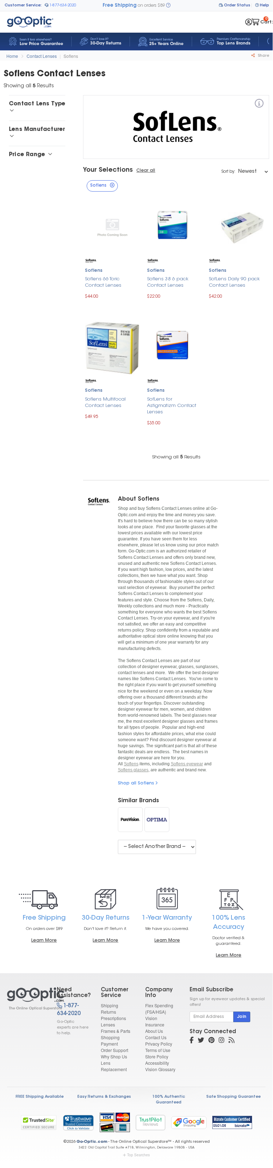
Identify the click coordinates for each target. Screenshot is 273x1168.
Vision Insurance (154, 1021)
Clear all (145, 171)
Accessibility (157, 1063)
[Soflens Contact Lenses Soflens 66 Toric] (112, 227)
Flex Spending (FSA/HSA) (159, 1008)
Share (263, 56)
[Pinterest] (211, 1041)
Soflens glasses (133, 769)
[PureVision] (130, 819)
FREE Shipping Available (40, 1097)
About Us (154, 1031)
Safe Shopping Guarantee (233, 1097)
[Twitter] (201, 1041)
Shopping (110, 1037)
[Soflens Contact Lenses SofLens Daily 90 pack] (236, 227)
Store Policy (156, 1056)
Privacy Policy (158, 1044)
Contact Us (155, 1037)
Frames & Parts (115, 1031)
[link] (78, 1122)
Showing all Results (176, 457)
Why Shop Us (114, 1056)
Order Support (114, 1050)
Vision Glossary (160, 1069)
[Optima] (156, 819)
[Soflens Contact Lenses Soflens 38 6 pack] (174, 227)
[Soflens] (259, 104)
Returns (108, 1012)
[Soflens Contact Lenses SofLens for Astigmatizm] (174, 347)
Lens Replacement (114, 1066)
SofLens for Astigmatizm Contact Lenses (171, 405)
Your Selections (108, 170)
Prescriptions (113, 1018)
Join (241, 1017)
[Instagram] (221, 1041)
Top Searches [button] (138, 1154)
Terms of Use (157, 1050)
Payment (109, 1044)
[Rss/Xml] (231, 1041)
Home (12, 56)
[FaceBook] (191, 1041)
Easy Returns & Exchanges (104, 1097)
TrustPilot (150, 1122)
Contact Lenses (42, 56)
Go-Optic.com (91, 1142)
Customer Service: (23, 5)
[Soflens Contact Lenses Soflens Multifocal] (112, 347)
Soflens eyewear (187, 763)
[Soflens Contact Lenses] (25, 998)
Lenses (108, 1024)
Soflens (71, 56)
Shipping (109, 1005)
